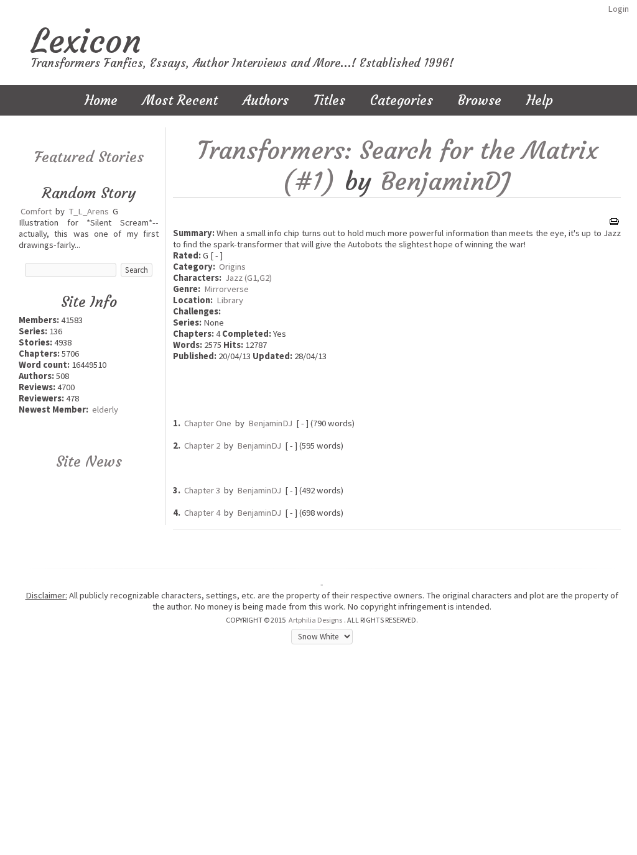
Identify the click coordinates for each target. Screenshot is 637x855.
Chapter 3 (202, 490)
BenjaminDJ (445, 181)
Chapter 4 (202, 512)
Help (539, 100)
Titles (329, 100)
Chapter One (207, 423)
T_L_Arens (88, 211)
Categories (401, 100)
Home (101, 100)
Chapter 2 (202, 445)
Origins (232, 266)
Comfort (36, 211)
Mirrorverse (226, 289)
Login (618, 8)
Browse (479, 100)
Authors (266, 100)
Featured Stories (89, 157)
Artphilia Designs (315, 619)
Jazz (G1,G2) (248, 277)
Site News (89, 461)
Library (229, 300)
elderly (105, 409)
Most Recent (180, 100)
